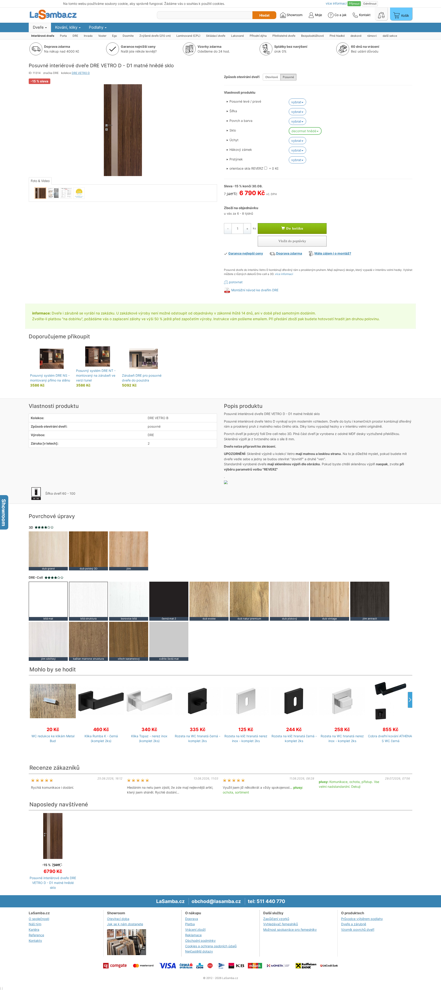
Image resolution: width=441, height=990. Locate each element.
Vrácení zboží (195, 929)
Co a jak (340, 15)
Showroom (294, 15)
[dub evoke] (209, 601)
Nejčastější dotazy (199, 951)
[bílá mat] (48, 601)
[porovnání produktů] (381, 14)
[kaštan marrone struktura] (88, 641)
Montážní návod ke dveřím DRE (254, 290)
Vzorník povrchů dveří (357, 929)
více (336, 3)
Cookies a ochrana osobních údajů (211, 946)
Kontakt (364, 15)
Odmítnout (369, 3)
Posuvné (288, 77)
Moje (318, 15)
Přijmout (354, 3)
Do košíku (294, 228)
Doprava (191, 919)
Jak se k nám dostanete (125, 924)
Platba (190, 924)
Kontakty (35, 940)
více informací (284, 274)
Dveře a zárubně (353, 924)
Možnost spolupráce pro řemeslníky (290, 929)
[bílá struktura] (88, 601)
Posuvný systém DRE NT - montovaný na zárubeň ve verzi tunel (96, 375)
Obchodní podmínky (200, 940)
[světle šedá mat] (168, 641)
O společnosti (39, 919)
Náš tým (35, 924)
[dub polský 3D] (88, 550)
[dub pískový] (289, 601)
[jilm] (128, 550)
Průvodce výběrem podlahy (362, 919)
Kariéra (34, 929)
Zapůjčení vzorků (276, 919)
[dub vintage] (329, 601)
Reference (36, 935)
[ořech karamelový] (128, 641)
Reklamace (193, 935)
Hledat (264, 15)
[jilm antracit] (369, 601)
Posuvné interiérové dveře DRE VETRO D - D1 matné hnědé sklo (53, 882)
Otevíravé (271, 77)
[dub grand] (48, 550)
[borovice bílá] (128, 601)
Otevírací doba (118, 919)
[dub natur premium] (249, 601)
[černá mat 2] (168, 601)
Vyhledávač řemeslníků (280, 924)
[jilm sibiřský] (48, 641)
